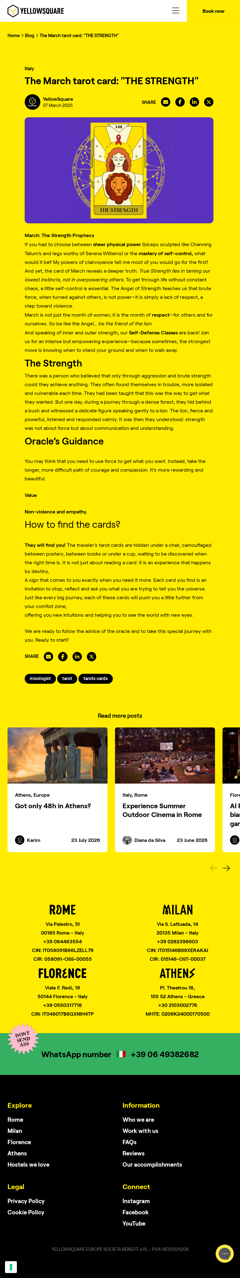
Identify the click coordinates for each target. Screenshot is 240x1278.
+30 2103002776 (177, 1005)
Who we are (138, 1119)
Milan (15, 1130)
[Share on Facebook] (180, 102)
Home (14, 35)
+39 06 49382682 (165, 1054)
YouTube (133, 1223)
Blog (29, 35)
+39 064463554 (62, 941)
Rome (15, 1119)
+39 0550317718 (62, 1005)
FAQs (129, 1141)
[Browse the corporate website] (36, 11)
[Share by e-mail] (165, 102)
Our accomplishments (152, 1164)
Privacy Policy (26, 1200)
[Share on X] (208, 102)
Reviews (133, 1153)
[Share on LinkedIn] (194, 102)
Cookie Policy (26, 1212)
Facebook (135, 1212)
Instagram (136, 1200)
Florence (19, 1141)
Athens (17, 1153)
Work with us (140, 1130)
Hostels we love (28, 1164)
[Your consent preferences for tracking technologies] (11, 1267)
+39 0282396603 (177, 941)
